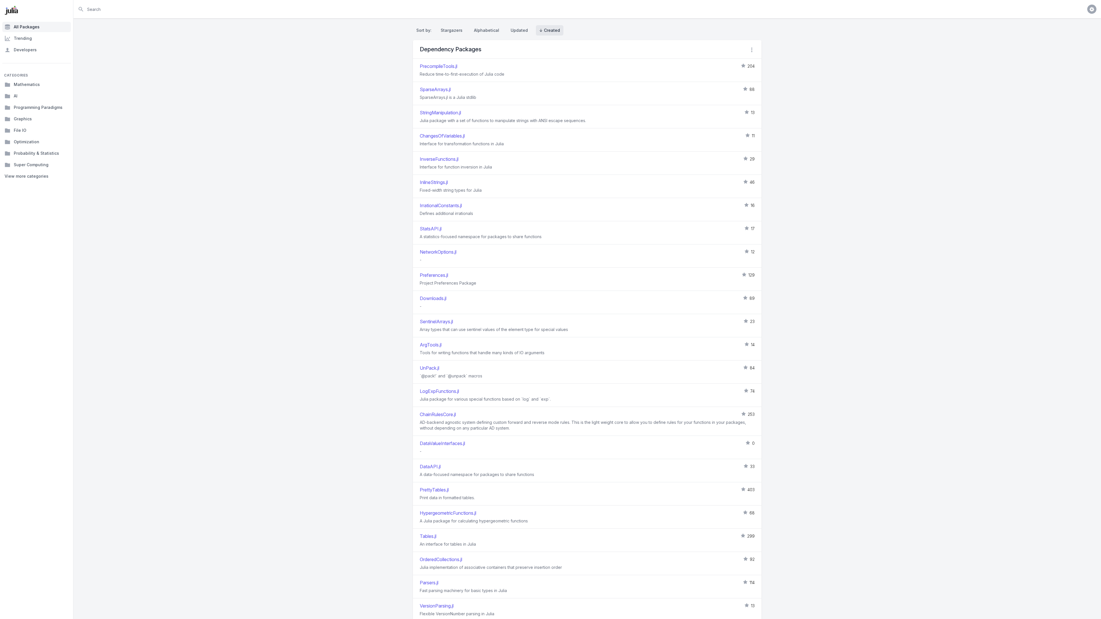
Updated (519, 30)
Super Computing (31, 164)
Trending (23, 38)
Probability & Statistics (36, 153)
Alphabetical (486, 30)
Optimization (26, 141)
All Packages (27, 26)
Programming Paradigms (38, 107)
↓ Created (549, 30)
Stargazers (451, 30)
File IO (20, 130)
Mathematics (27, 84)
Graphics (23, 118)
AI (15, 95)
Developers (25, 49)
